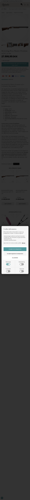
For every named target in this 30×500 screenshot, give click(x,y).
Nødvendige (8, 262)
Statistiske (22, 268)
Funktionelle (8, 268)
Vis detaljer (15, 257)
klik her (23, 243)
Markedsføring (22, 262)
